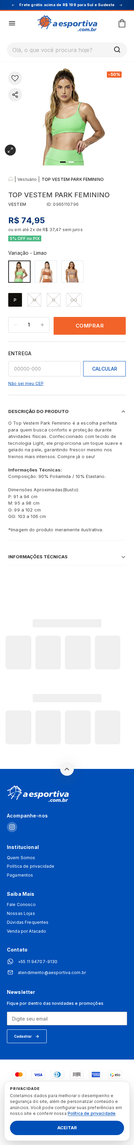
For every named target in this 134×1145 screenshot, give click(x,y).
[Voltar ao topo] (67, 769)
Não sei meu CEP (26, 383)
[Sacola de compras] (122, 23)
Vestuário (27, 179)
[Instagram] (12, 827)
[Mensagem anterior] (13, 5)
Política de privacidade (30, 866)
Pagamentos (20, 875)
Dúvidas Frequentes (28, 922)
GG (73, 300)
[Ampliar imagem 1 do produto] (10, 150)
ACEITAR (67, 1128)
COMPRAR (90, 325)
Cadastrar (23, 1036)
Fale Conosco (21, 904)
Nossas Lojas (21, 913)
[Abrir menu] (12, 23)
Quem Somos (21, 857)
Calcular (104, 369)
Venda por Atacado (26, 931)
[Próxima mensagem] (121, 5)
